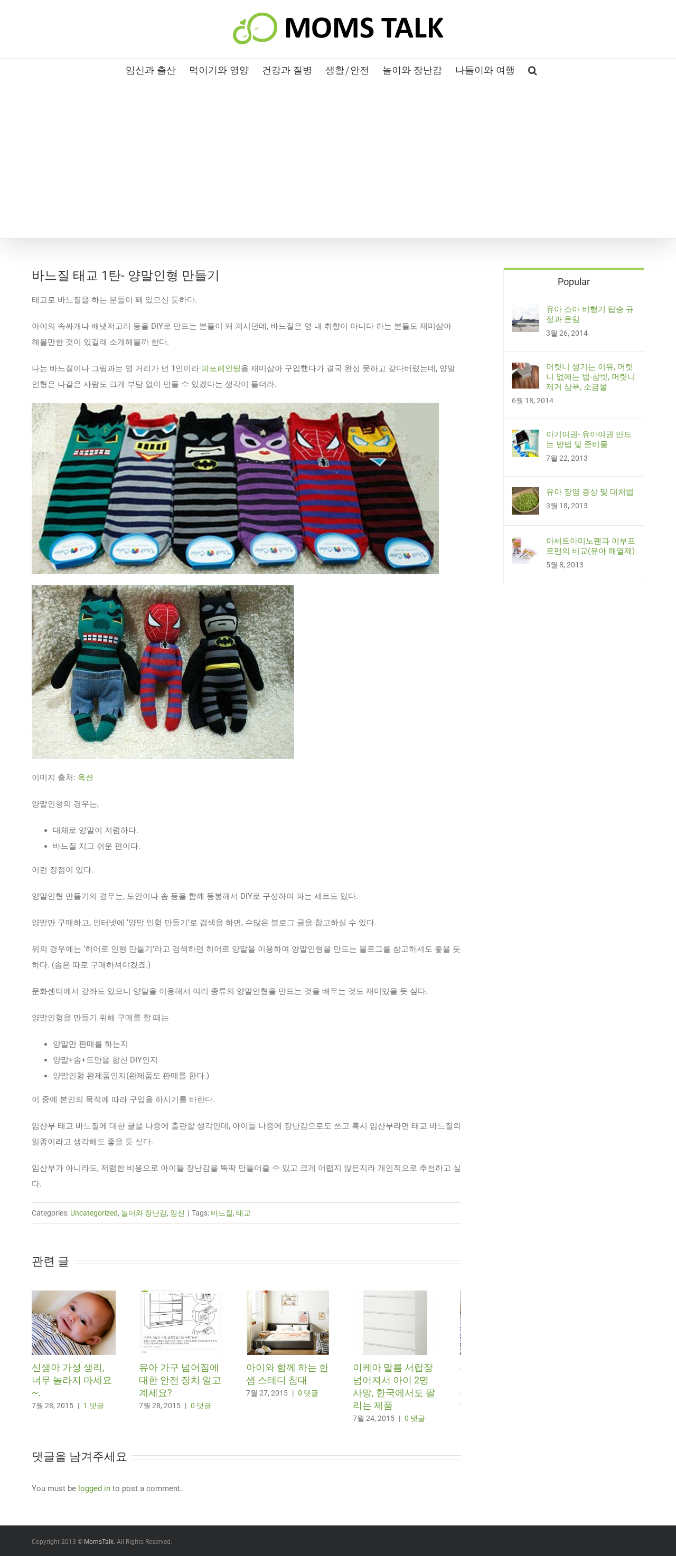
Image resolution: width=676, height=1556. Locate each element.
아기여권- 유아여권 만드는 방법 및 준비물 (589, 439)
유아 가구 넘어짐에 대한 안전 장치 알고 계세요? (186, 1385)
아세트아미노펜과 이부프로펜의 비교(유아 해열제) (590, 546)
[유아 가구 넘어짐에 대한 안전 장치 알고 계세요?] (189, 1295)
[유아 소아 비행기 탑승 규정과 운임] (525, 312)
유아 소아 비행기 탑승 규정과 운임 (590, 314)
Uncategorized (94, 1213)
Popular (574, 281)
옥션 (87, 777)
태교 (243, 1213)
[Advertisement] (338, 159)
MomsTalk (99, 1546)
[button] (532, 69)
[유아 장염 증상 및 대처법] (525, 495)
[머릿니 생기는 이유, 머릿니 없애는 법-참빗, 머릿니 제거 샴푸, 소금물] (525, 370)
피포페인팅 (221, 368)
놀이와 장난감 (144, 1213)
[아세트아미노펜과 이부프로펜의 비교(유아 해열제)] (525, 544)
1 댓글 (93, 1397)
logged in (94, 1493)
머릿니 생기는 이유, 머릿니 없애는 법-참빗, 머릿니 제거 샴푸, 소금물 (590, 377)
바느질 (222, 1213)
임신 (177, 1213)
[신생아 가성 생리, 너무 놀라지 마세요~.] (76, 1295)
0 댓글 (206, 1410)
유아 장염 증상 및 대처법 (590, 492)
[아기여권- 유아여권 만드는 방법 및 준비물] (525, 437)
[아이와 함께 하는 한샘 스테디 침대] (303, 1295)
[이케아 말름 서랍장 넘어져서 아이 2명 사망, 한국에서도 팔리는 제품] (416, 1295)
